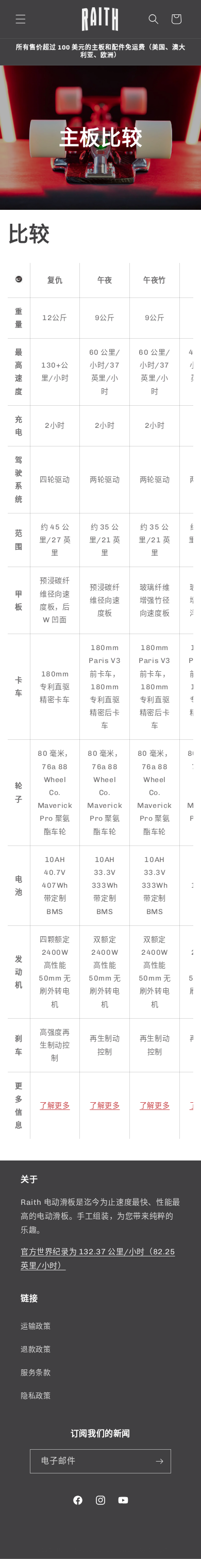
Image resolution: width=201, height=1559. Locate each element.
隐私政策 (36, 1395)
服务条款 (36, 1372)
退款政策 (36, 1349)
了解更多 (55, 1105)
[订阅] (159, 1461)
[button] (20, 19)
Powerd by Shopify (143, 1550)
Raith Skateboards (85, 1550)
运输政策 (36, 1326)
